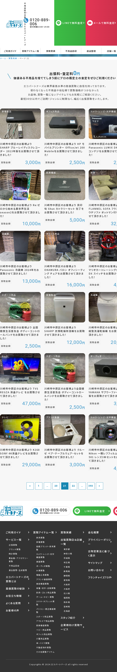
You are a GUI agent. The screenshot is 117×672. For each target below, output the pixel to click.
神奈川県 (68, 553)
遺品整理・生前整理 (18, 570)
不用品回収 (71, 50)
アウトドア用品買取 (45, 621)
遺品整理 (91, 50)
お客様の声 (12, 610)
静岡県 (67, 575)
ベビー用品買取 (43, 629)
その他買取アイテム (45, 652)
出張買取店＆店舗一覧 (71, 542)
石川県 (67, 593)
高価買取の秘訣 (15, 588)
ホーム (3, 58)
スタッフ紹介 (68, 618)
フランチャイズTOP (99, 577)
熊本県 (67, 602)
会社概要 (93, 532)
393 (91, 486)
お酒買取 (40, 570)
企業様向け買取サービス (71, 627)
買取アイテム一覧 (30, 50)
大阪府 (67, 584)
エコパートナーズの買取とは (17, 579)
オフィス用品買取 (44, 634)
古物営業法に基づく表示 (99, 553)
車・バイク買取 (43, 643)
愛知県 (67, 580)
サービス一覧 (14, 539)
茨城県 (67, 558)
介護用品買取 (42, 638)
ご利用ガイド (10, 50)
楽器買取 (40, 561)
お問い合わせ (96, 570)
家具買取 (40, 537)
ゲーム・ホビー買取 (45, 597)
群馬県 (67, 571)
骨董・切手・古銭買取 (46, 588)
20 (56, 486)
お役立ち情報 (14, 596)
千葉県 (67, 566)
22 (73, 486)
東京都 (67, 549)
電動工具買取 (42, 575)
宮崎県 (67, 606)
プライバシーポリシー (99, 542)
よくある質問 (13, 603)
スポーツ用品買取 (44, 616)
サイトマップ (95, 563)
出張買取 (13, 545)
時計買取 (13, 553)
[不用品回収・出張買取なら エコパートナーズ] (14, 24)
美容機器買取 (42, 583)
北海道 (67, 611)
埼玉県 (67, 562)
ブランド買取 (15, 549)
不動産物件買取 (43, 647)
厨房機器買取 (42, 625)
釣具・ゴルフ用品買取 (46, 592)
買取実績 (50, 50)
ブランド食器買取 (44, 579)
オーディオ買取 (43, 566)
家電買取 (40, 542)
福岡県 (67, 597)
